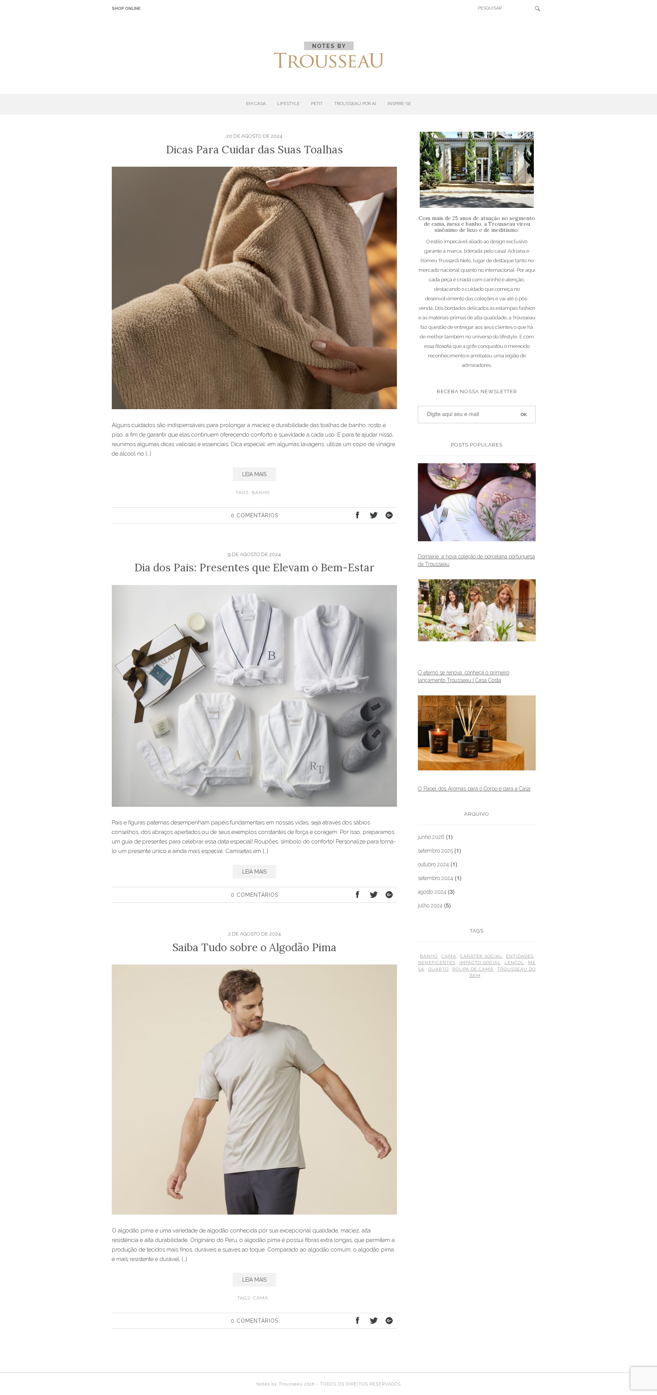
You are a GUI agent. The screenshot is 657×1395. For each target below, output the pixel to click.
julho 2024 (430, 905)
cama (260, 1298)
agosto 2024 (432, 892)
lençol (514, 962)
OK (540, 8)
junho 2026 (431, 837)
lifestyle (288, 103)
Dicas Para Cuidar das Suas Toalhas (254, 149)
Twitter (373, 516)
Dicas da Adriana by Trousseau (329, 54)
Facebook (358, 516)
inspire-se (399, 103)
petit (317, 103)
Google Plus (388, 516)
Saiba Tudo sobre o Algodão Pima (254, 947)
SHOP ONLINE (126, 8)
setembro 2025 (435, 851)
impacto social (480, 962)
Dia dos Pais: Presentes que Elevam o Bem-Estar (254, 567)
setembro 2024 (435, 878)
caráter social (481, 956)
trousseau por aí (355, 103)
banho (261, 492)
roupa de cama (473, 969)
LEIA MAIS (254, 474)
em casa (256, 103)
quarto (438, 969)
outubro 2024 (433, 864)
